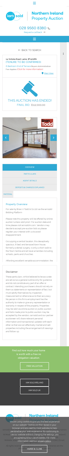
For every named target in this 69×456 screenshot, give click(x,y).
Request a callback (33, 32)
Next (53, 137)
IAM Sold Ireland (34, 383)
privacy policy (44, 441)
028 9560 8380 (32, 28)
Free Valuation (34, 366)
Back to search (31, 50)
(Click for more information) (30, 69)
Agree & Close (34, 449)
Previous (6, 137)
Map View (49, 73)
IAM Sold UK (35, 390)
